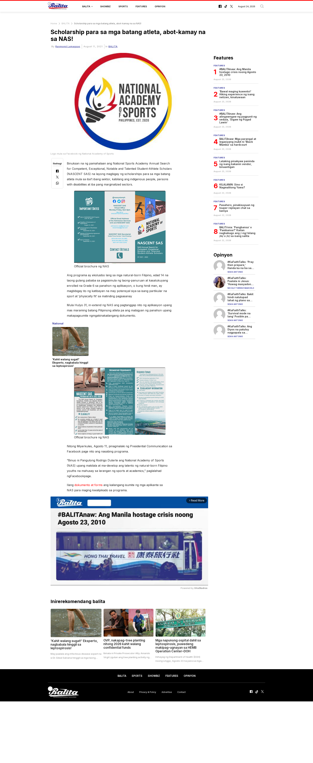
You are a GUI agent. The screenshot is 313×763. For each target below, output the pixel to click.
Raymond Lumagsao (67, 46)
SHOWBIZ (105, 6)
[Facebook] (57, 171)
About (131, 692)
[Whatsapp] (57, 183)
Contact (181, 692)
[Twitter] (57, 177)
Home (54, 23)
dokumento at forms (88, 485)
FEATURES (141, 6)
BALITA (86, 6)
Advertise (167, 692)
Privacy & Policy (147, 692)
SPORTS (123, 6)
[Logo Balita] (58, 6)
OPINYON (160, 6)
